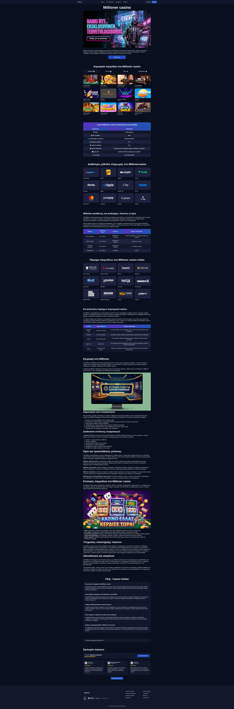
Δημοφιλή (90, 71)
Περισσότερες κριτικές (117, 678)
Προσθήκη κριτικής (143, 655)
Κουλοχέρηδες (141, 71)
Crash (124, 71)
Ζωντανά (107, 71)
